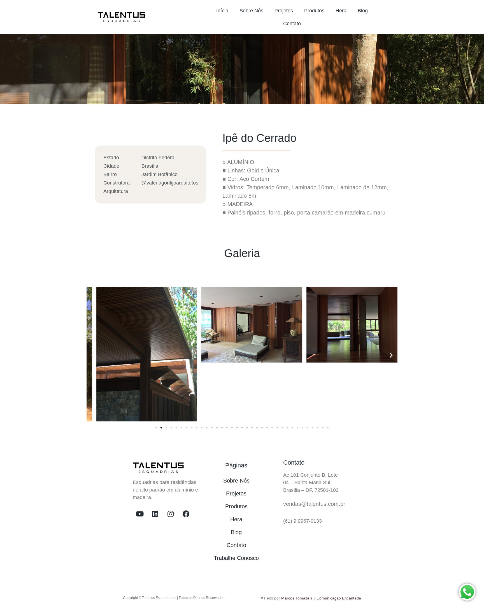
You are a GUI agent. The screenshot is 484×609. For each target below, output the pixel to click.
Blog (363, 10)
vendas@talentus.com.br (314, 504)
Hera (341, 10)
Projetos (283, 10)
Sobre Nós (251, 10)
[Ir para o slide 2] (161, 427)
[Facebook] (186, 514)
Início (222, 10)
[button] (92, 355)
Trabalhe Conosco (236, 558)
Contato (292, 23)
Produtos (314, 10)
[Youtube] (140, 514)
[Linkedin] (155, 514)
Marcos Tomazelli (297, 598)
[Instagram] (171, 514)
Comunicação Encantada (339, 598)
